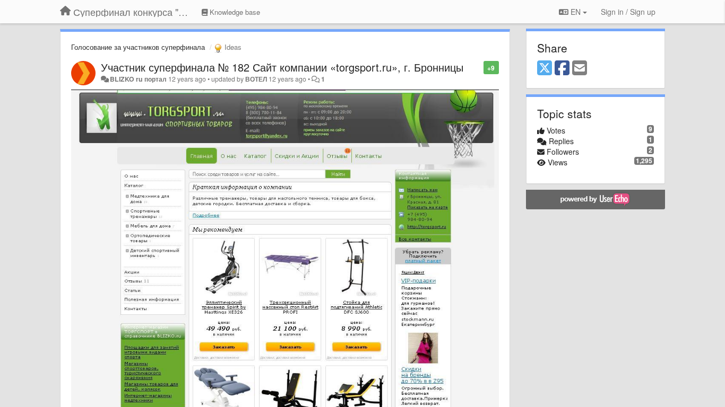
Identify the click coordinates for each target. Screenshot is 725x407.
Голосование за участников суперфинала (138, 47)
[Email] (579, 68)
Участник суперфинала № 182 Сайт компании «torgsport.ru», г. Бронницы (282, 67)
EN (575, 11)
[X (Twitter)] (544, 68)
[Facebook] (562, 68)
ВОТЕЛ (256, 79)
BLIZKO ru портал (138, 79)
